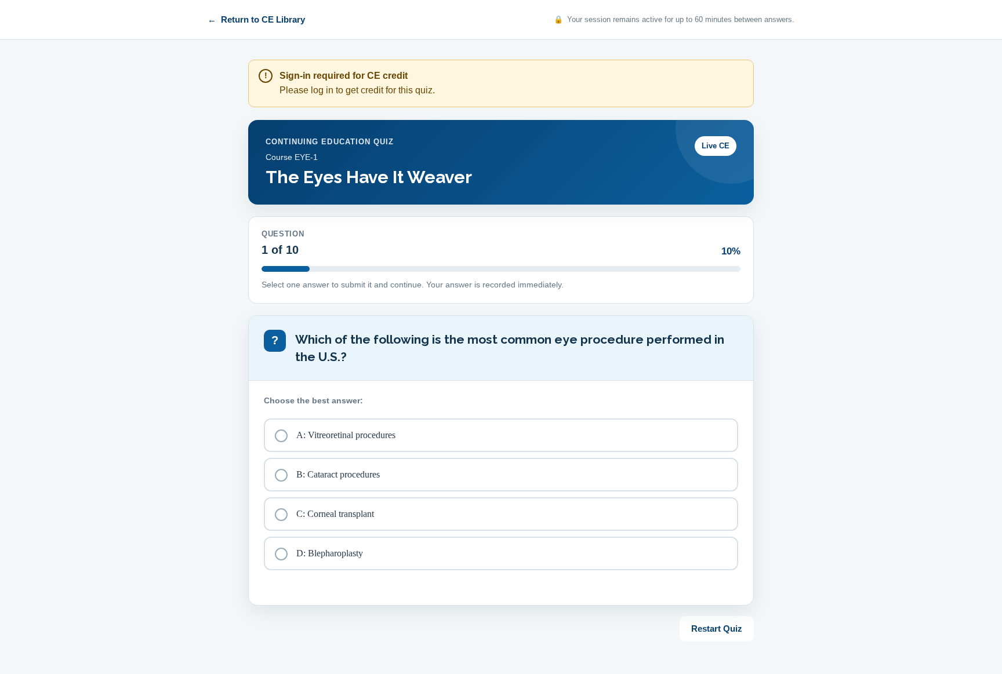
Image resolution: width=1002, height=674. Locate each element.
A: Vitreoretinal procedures (345, 435)
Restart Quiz (716, 628)
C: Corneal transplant (335, 514)
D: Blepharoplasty (329, 553)
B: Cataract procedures (338, 474)
